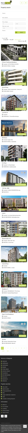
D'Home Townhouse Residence (9, 62)
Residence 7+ (5, 289)
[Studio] (7, 32)
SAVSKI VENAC (7, 66)
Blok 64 (13, 343)
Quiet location (6, 388)
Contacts (5, 408)
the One (4, 339)
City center (5, 387)
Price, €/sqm (5, 21)
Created (5, 39)
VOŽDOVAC (6, 116)
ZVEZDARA (5, 365)
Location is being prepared (9, 398)
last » (8, 351)
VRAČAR (5, 242)
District (3, 13)
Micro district (5, 17)
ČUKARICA (5, 373)
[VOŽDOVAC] (13, 16)
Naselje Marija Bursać (12, 292)
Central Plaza (5, 263)
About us (4, 404)
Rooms (3, 30)
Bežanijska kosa (15, 217)
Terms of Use (6, 412)
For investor (5, 406)
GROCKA (4, 381)
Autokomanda (12, 166)
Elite (4, 392)
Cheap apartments (7, 390)
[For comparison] (22, 46)
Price (11, 39)
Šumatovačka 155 (6, 238)
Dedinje (13, 66)
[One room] (7, 33)
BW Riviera (4, 137)
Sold (4, 396)
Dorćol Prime (5, 87)
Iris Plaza (4, 163)
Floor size (17, 39)
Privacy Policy (6, 410)
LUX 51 (3, 213)
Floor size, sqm (5, 26)
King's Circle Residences (8, 314)
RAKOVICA (6, 192)
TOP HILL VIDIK (5, 188)
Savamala (13, 141)
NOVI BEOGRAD (7, 217)
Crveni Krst (10, 242)
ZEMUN (5, 292)
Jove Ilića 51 (5, 112)
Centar (13, 267)
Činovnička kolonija (14, 116)
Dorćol (11, 91)
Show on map (21, 41)
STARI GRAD (6, 91)
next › (3, 351)
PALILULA (4, 377)
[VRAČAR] (13, 15)
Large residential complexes (9, 394)
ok (25, 426)
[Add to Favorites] (25, 46)
